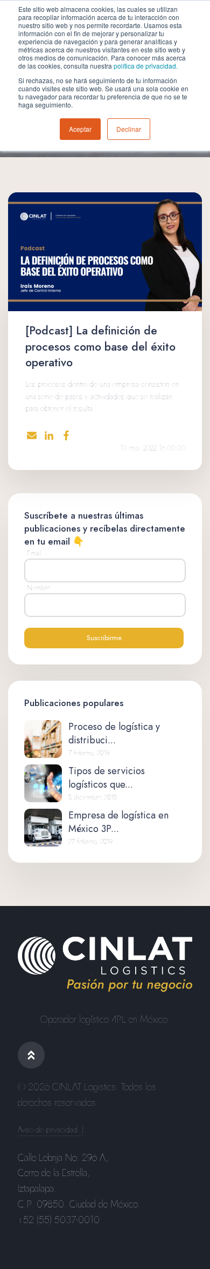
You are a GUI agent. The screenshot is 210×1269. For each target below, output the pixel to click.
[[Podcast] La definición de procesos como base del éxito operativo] (105, 251)
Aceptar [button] (80, 128)
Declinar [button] (128, 128)
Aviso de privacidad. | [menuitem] (50, 1130)
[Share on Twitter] (31, 436)
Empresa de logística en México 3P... (118, 822)
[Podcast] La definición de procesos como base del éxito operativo (100, 347)
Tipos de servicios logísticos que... (106, 777)
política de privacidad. (146, 65)
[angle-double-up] (31, 1055)
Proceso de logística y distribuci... (114, 733)
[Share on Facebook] (66, 435)
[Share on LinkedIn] (49, 435)
